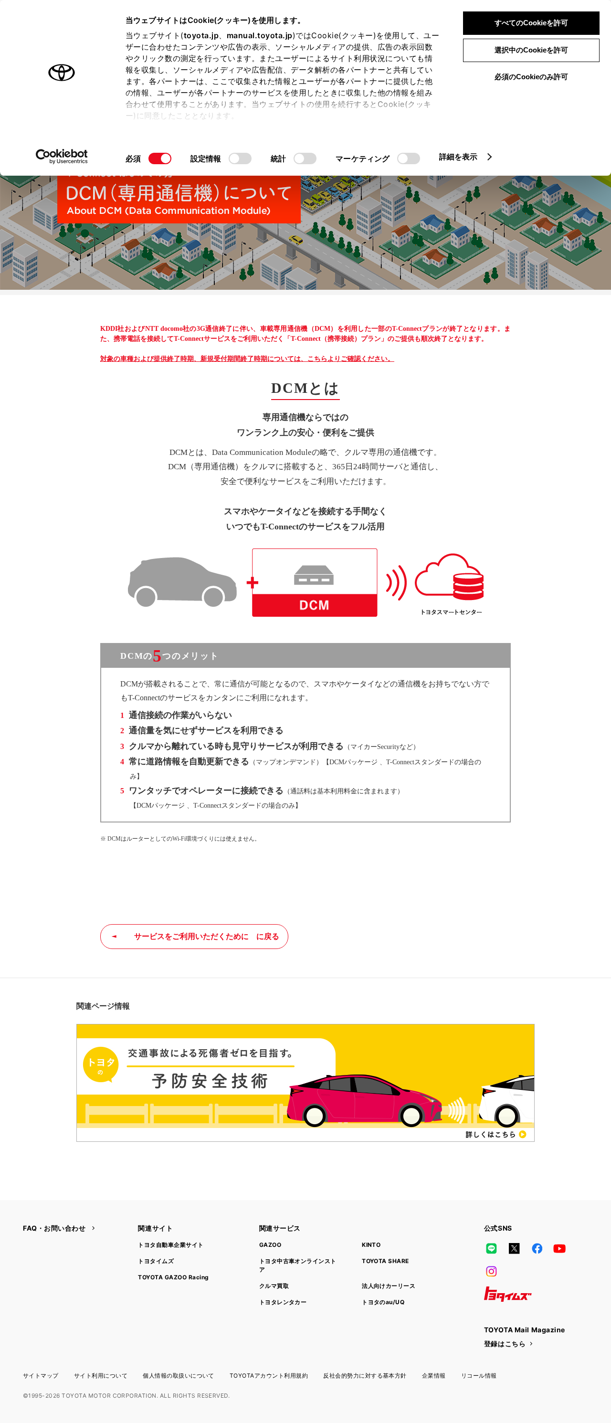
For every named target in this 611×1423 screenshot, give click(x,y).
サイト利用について (100, 1375)
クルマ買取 (274, 1285)
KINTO (371, 1244)
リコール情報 (479, 1375)
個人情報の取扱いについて (178, 1375)
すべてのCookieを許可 (531, 23)
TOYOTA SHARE (385, 1261)
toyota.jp (201, 35)
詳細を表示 (458, 156)
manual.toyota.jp (260, 35)
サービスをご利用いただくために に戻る (206, 936)
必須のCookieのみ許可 (531, 77)
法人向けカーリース (388, 1285)
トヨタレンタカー (283, 1302)
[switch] (240, 158)
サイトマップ (41, 1375)
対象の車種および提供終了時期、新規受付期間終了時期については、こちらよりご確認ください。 (247, 358)
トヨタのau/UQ (383, 1302)
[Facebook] (537, 1248)
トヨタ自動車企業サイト (170, 1244)
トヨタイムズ (156, 1261)
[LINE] (491, 1248)
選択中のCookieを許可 (531, 50)
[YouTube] (560, 1248)
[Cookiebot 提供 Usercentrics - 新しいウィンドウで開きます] (62, 156)
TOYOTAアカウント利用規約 (269, 1375)
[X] (514, 1248)
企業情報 (434, 1375)
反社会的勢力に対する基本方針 (365, 1375)
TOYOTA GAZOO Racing (173, 1277)
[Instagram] (491, 1271)
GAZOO (270, 1244)
